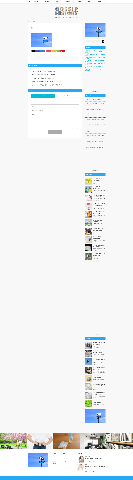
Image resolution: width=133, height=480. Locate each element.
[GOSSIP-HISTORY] (66, 15)
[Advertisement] (95, 82)
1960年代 (100, 1)
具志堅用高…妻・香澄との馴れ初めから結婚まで (95, 119)
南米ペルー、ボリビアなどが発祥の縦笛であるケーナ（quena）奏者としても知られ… (99, 372)
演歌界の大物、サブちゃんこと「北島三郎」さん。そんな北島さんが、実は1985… (99, 208)
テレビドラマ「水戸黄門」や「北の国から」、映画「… (99, 347)
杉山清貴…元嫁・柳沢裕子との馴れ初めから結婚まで (99, 351)
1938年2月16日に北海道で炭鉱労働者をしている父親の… (99, 258)
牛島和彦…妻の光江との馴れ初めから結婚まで (94, 109)
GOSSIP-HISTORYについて (68, 456)
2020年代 (36, 1)
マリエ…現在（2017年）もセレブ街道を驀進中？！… (99, 179)
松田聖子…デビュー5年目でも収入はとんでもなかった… (95, 467)
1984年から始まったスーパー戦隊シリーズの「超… (99, 233)
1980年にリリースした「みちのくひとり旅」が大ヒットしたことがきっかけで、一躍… (95, 461)
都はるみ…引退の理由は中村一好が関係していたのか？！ (95, 148)
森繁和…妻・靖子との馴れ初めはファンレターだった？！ (95, 125)
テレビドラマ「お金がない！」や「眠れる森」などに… (98, 388)
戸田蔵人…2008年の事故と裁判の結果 (99, 360)
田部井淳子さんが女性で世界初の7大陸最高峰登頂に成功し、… (99, 405)
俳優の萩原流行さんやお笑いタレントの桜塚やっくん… (99, 380)
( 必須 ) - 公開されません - (38, 110)
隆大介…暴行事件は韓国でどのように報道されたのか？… (99, 393)
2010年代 (47, 1)
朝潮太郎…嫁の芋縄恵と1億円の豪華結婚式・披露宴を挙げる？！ (48, 85)
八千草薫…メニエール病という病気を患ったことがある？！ (95, 114)
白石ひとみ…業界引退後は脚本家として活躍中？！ (99, 246)
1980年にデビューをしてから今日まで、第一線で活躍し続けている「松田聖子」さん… (95, 471)
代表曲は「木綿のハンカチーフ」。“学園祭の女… (99, 224)
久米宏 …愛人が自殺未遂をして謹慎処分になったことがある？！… (95, 130)
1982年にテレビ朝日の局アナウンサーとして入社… (99, 216)
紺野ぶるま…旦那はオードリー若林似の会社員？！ (99, 237)
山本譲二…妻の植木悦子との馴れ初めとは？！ (94, 99)
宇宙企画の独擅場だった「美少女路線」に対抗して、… (99, 249)
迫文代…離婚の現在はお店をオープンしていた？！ (99, 212)
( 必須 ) (34, 106)
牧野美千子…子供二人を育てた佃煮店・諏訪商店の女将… (99, 229)
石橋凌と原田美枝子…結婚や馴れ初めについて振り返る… (99, 385)
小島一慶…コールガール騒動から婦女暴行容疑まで (45, 71)
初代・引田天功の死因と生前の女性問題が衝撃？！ (45, 74)
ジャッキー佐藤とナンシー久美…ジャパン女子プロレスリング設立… (95, 142)
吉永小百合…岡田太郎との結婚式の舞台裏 (42, 81)
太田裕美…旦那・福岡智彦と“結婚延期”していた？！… (98, 221)
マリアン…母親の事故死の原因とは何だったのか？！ (99, 376)
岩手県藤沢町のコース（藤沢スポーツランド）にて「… (99, 363)
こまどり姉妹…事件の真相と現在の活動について (99, 254)
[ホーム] (29, 1)
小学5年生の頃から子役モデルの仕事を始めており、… (99, 183)
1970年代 (89, 1)
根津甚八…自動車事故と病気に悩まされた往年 (43, 78)
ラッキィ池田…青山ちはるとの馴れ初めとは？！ (99, 187)
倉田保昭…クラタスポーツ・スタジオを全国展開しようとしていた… (95, 136)
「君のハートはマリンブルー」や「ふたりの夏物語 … (98, 355)
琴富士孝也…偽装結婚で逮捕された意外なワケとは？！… (99, 196)
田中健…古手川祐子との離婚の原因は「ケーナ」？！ (99, 368)
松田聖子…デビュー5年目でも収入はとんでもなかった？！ (95, 104)
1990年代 (68, 1)
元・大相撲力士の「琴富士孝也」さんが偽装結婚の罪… (99, 199)
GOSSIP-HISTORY (65, 477)
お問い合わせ (65, 461)
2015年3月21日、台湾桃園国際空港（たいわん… (99, 397)
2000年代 (57, 1)
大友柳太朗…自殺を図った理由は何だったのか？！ (99, 343)
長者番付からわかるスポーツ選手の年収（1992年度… (99, 401)
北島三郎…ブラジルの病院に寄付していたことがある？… (99, 204)
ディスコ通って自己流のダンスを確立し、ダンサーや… (99, 191)
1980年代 (79, 1)
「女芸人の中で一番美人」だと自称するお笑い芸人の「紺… (99, 241)
